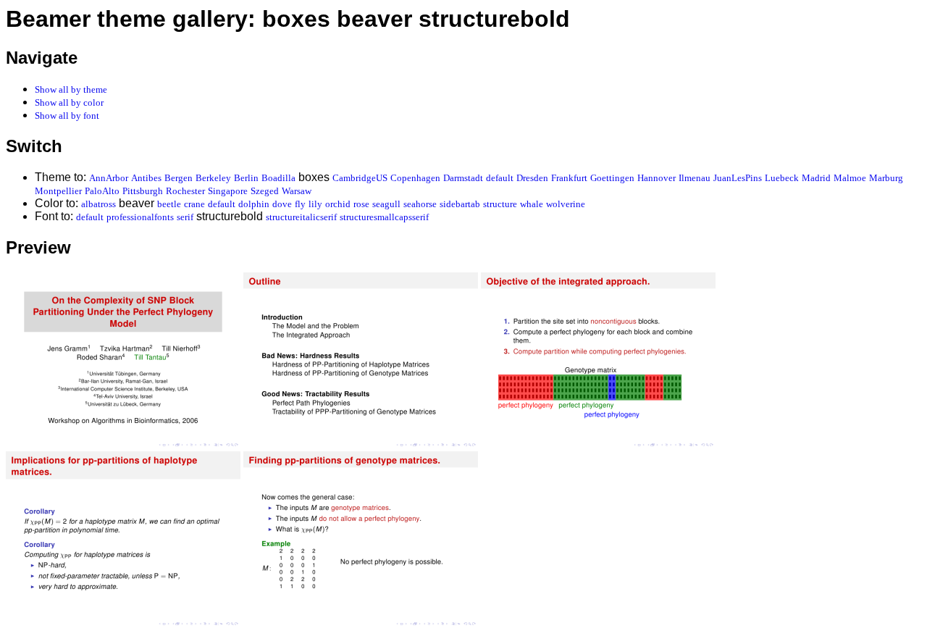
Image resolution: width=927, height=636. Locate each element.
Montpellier (58, 190)
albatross (98, 203)
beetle (169, 203)
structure (500, 203)
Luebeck (782, 177)
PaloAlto (102, 190)
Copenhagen (415, 177)
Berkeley (213, 177)
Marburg (886, 177)
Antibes (146, 177)
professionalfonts (140, 217)
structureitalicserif (301, 217)
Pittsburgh (142, 190)
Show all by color (69, 102)
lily (315, 203)
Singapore (228, 190)
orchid (338, 203)
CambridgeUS (359, 177)
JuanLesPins (737, 177)
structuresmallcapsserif (384, 217)
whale (531, 203)
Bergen (178, 177)
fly (300, 203)
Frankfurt (569, 177)
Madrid (816, 177)
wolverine (565, 203)
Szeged (265, 190)
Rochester (185, 190)
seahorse (420, 203)
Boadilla (278, 177)
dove (282, 203)
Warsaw (296, 190)
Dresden (532, 177)
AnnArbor (108, 177)
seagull (386, 203)
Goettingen (612, 177)
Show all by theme (71, 89)
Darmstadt (463, 177)
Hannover (656, 177)
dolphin (253, 203)
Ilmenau (694, 177)
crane (194, 203)
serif (185, 217)
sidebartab (460, 203)
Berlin (246, 177)
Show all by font (67, 115)
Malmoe (850, 177)
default (499, 177)
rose (361, 203)
